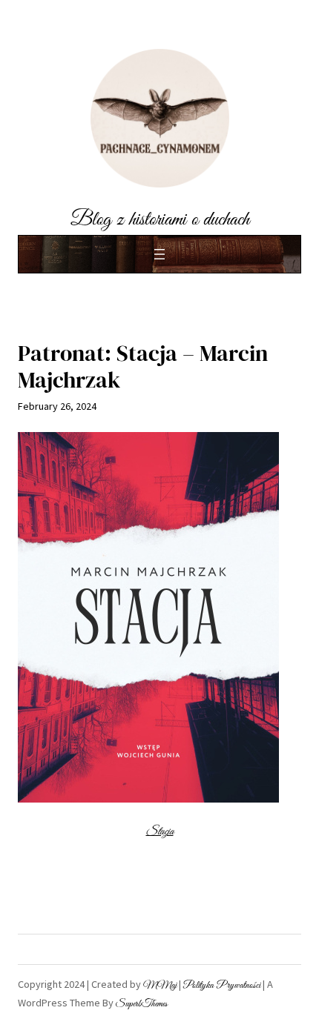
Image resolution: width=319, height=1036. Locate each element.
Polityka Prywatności (221, 985)
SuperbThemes (142, 1004)
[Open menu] (159, 254)
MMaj (160, 985)
